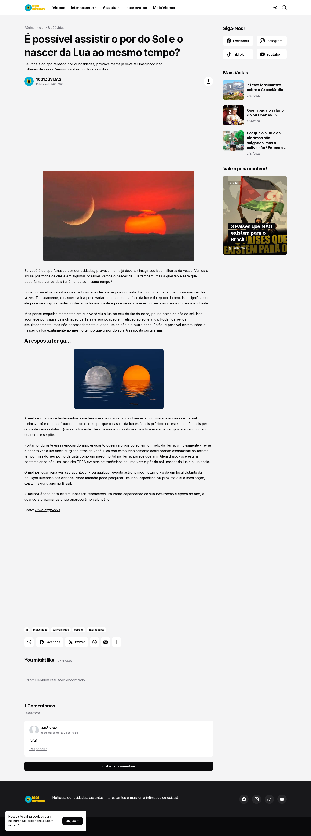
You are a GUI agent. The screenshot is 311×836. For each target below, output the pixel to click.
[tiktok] (269, 799)
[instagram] (256, 799)
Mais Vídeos (164, 7)
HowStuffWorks (47, 510)
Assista (109, 7)
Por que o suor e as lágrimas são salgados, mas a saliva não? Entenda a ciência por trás (266, 140)
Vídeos (58, 7)
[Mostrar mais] (116, 642)
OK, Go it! (73, 821)
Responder (38, 749)
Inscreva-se (136, 7)
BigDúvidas (56, 27)
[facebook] (244, 799)
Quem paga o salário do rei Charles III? (265, 112)
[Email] (105, 642)
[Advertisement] (118, 125)
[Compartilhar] (208, 81)
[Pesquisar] (282, 7)
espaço (79, 629)
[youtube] (282, 799)
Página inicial (34, 27)
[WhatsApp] (94, 642)
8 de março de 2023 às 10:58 (59, 732)
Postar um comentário (118, 766)
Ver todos (65, 661)
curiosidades (60, 629)
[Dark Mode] (273, 7)
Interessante (82, 7)
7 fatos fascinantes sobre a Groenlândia (265, 87)
